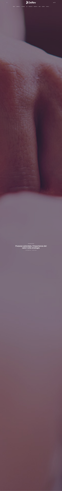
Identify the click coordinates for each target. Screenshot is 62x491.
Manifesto (35, 6)
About (14, 6)
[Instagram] (54, 2)
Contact (47, 6)
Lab (26, 6)
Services (17, 6)
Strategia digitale (31, 243)
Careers (43, 6)
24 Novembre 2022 (28, 250)
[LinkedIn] (53, 2)
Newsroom (30, 6)
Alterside (23, 6)
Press (40, 6)
